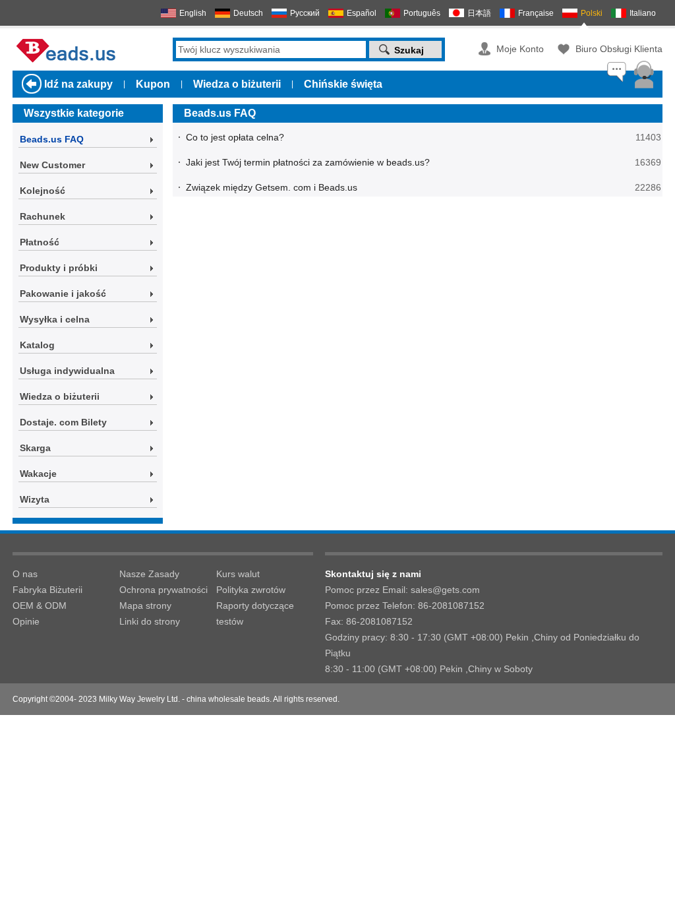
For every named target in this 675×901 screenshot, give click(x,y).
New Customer (52, 165)
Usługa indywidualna (67, 370)
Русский (305, 13)
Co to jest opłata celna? (235, 137)
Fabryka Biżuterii (47, 589)
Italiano (643, 13)
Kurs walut (238, 574)
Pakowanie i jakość (63, 293)
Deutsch (248, 13)
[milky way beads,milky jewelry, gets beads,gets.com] (69, 62)
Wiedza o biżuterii (237, 84)
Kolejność (42, 190)
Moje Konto (520, 49)
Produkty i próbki (59, 268)
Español (361, 13)
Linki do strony (149, 621)
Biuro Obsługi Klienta (618, 49)
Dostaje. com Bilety (63, 422)
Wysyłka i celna (55, 319)
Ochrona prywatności (163, 589)
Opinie (26, 621)
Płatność (39, 242)
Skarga (35, 448)
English (192, 13)
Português (421, 13)
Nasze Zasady (149, 574)
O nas (25, 574)
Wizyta (34, 499)
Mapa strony (145, 605)
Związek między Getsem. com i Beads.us (271, 187)
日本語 (479, 13)
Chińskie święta (343, 84)
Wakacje (38, 473)
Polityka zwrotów (250, 589)
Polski (591, 13)
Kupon (153, 84)
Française (536, 13)
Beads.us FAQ (52, 139)
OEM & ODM (40, 605)
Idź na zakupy (78, 84)
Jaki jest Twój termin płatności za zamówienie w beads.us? (308, 162)
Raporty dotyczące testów (255, 613)
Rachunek (42, 216)
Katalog (37, 345)
